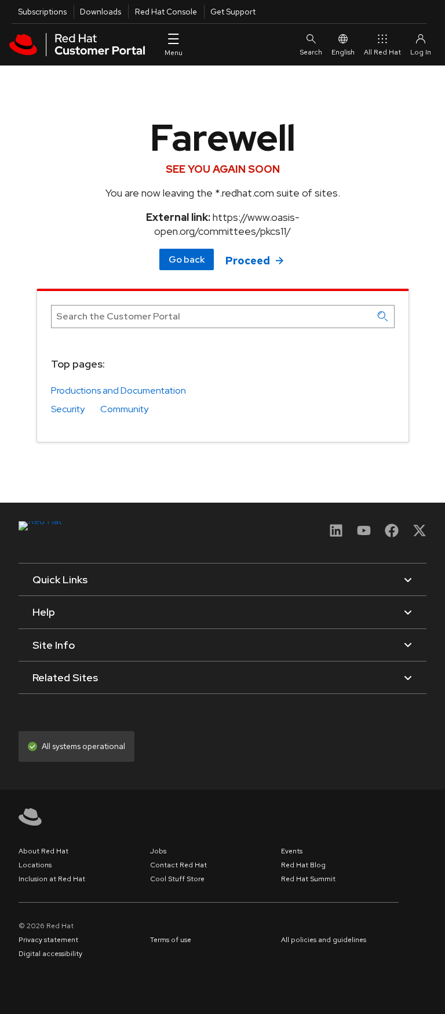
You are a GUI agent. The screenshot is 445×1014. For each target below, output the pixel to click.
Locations (35, 865)
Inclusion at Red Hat (52, 879)
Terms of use (170, 939)
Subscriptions (42, 11)
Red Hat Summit (308, 879)
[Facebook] (392, 534)
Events (291, 851)
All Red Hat (382, 52)
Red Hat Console (166, 11)
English (343, 52)
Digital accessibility (50, 953)
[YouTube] (364, 534)
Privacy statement (48, 939)
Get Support (233, 11)
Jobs (158, 851)
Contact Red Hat (178, 865)
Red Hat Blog (303, 865)
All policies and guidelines (323, 939)
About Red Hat (43, 851)
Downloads (100, 11)
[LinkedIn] (336, 534)
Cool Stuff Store (177, 879)
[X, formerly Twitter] (419, 534)
